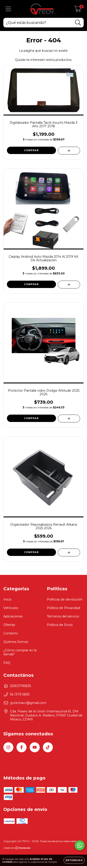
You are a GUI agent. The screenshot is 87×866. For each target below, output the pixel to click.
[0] (77, 10)
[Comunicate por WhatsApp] (80, 845)
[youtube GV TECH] (35, 747)
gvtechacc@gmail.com (28, 703)
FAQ (6, 663)
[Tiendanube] (17, 848)
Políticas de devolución (65, 599)
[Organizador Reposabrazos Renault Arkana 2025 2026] (69, 552)
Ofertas (9, 625)
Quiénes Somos (15, 642)
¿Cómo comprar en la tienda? (20, 652)
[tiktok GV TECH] (48, 747)
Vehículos (10, 608)
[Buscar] (78, 22)
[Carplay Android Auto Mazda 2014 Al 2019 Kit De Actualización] (69, 284)
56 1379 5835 (19, 694)
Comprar (31, 418)
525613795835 (20, 686)
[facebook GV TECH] (22, 747)
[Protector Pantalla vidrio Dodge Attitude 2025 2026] (69, 418)
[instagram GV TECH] (8, 747)
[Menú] (8, 9)
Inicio (7, 599)
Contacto (10, 633)
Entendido (74, 860)
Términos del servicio (63, 616)
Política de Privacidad (63, 608)
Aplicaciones (13, 616)
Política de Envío (60, 625)
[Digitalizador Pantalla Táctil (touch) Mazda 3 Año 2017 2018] (69, 150)
